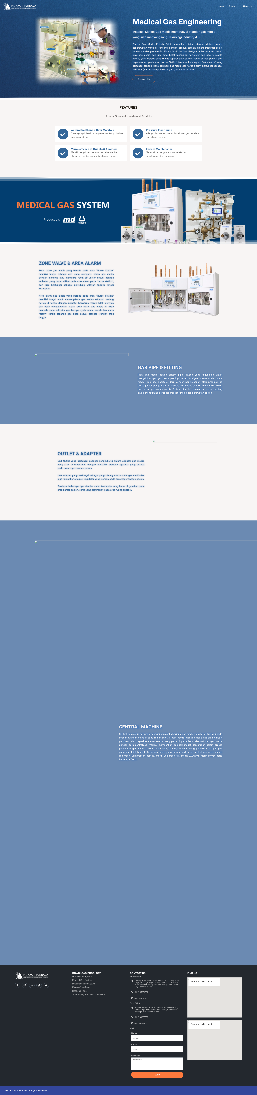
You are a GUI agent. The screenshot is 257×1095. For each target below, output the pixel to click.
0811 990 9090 (141, 998)
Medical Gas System (82, 980)
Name (134, 1033)
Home (221, 6)
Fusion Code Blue (81, 987)
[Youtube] (46, 985)
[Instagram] (24, 985)
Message (135, 1055)
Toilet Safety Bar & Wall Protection (88, 995)
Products (233, 6)
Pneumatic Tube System (83, 984)
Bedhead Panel (79, 991)
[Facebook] (17, 985)
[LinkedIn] (32, 985)
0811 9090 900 (141, 1023)
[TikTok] (39, 985)
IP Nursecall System (82, 976)
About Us (247, 6)
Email (134, 1044)
